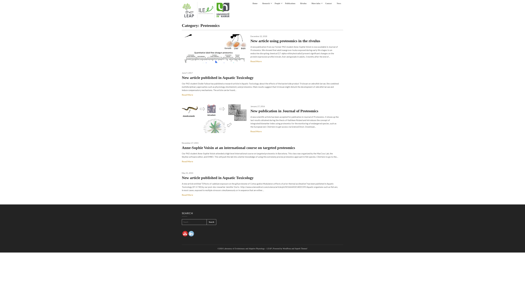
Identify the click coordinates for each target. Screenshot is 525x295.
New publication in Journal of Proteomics (284, 111)
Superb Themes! (301, 249)
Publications (290, 3)
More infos (315, 3)
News (339, 3)
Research (266, 3)
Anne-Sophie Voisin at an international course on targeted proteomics (238, 148)
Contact (328, 3)
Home (255, 3)
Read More (256, 61)
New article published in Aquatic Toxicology (218, 78)
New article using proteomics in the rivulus (285, 41)
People (277, 3)
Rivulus (303, 3)
